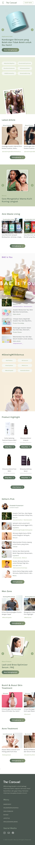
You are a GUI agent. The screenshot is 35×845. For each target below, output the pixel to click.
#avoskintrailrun (18, 306)
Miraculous (28, 442)
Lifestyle (15, 547)
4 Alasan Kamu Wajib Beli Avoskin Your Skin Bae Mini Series (22, 321)
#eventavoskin (28, 306)
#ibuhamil (5, 714)
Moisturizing (12, 442)
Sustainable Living (8, 219)
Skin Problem (8, 811)
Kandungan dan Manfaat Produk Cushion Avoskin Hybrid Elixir (10, 148)
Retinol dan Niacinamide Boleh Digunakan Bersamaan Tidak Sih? (22, 553)
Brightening (6, 442)
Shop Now (28, 2)
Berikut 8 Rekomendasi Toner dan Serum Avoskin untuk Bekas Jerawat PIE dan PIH (11, 751)
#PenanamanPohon (25, 68)
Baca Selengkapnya (10, 50)
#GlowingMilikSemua (10, 808)
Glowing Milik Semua (9, 195)
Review (5, 815)
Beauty (15, 575)
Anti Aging (22, 442)
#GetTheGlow (9, 360)
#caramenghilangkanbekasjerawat (22, 530)
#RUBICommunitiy (9, 73)
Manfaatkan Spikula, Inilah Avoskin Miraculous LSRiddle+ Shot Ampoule (17, 42)
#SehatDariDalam (24, 370)
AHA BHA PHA (17, 565)
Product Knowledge (18, 323)
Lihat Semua (16, 487)
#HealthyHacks (9, 365)
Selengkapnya (16, 157)
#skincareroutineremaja (20, 568)
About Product (6, 36)
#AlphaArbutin (17, 343)
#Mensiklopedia (9, 370)
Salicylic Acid (29, 693)
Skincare (15, 538)
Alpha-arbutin (17, 314)
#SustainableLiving (25, 73)
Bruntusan (6, 734)
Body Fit (15, 304)
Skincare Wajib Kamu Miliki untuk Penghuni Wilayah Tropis (22, 535)
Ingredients (16, 528)
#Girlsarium (25, 360)
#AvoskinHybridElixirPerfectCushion (11, 152)
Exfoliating (22, 473)
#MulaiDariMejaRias (9, 63)
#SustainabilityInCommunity (25, 64)
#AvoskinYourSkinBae (8, 755)
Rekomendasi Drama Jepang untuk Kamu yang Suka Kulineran (22, 544)
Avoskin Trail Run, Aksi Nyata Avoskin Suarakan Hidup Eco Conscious (22, 302)
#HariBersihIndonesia (9, 68)
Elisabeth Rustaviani (16, 505)
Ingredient (7, 804)
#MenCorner (25, 365)
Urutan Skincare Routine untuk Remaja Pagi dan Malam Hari (21, 563)
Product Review (17, 332)
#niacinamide (17, 558)
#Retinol (24, 558)
